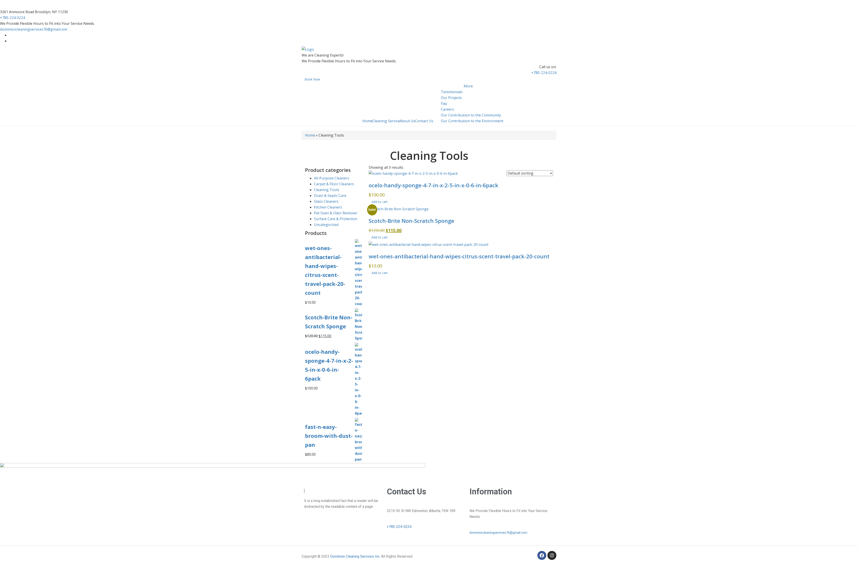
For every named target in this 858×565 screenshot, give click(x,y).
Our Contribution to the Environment (472, 120)
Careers (447, 109)
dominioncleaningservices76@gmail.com (33, 29)
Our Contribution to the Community (471, 115)
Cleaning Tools (326, 189)
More (468, 86)
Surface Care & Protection (335, 218)
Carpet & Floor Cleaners (334, 183)
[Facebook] (541, 555)
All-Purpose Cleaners (331, 178)
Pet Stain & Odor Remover (336, 213)
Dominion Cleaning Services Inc (355, 556)
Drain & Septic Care (330, 195)
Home (367, 120)
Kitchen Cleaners (328, 207)
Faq (444, 103)
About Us (407, 120)
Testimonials (452, 91)
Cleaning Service (386, 120)
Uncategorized (326, 224)
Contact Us (424, 120)
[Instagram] (551, 555)
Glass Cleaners (326, 201)
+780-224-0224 (12, 17)
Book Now (312, 79)
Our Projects (451, 97)
